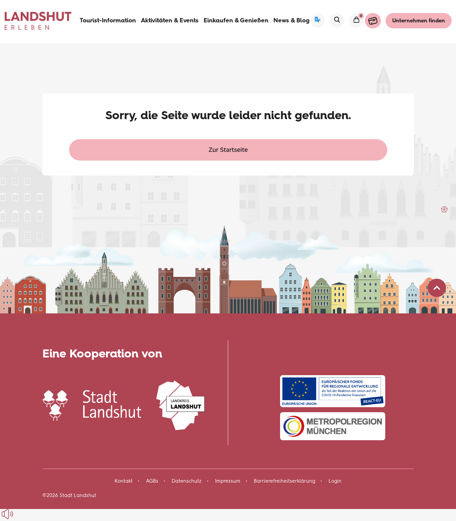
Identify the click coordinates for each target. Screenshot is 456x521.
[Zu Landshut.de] (92, 404)
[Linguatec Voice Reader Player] (22, 514)
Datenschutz (187, 481)
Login (334, 481)
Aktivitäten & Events (170, 20)
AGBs (152, 481)
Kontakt (124, 481)
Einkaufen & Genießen (236, 20)
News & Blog (291, 20)
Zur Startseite (228, 149)
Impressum (227, 481)
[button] (444, 209)
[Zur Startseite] (38, 21)
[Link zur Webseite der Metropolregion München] (332, 426)
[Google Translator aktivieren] (317, 20)
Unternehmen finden (418, 20)
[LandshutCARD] (373, 20)
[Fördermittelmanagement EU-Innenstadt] (332, 391)
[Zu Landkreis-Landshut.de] (180, 404)
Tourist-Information (108, 20)
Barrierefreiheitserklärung (284, 481)
